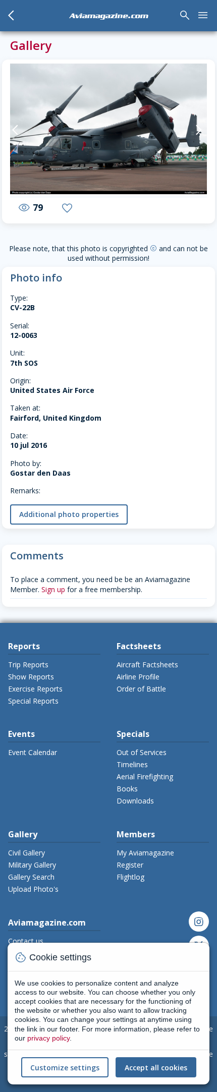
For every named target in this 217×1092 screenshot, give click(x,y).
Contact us (25, 941)
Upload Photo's (33, 889)
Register (130, 865)
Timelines (132, 764)
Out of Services (142, 752)
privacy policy (48, 1038)
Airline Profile (138, 676)
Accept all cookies (156, 1067)
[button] (20, 130)
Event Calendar (32, 752)
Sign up (53, 589)
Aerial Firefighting (145, 776)
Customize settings (64, 1067)
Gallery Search (31, 877)
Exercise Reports (35, 689)
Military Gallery (32, 865)
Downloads (135, 801)
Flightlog (130, 877)
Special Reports (33, 701)
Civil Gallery (26, 852)
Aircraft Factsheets (147, 664)
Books (127, 788)
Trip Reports (28, 664)
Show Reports (31, 676)
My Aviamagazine (145, 852)
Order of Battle (141, 689)
